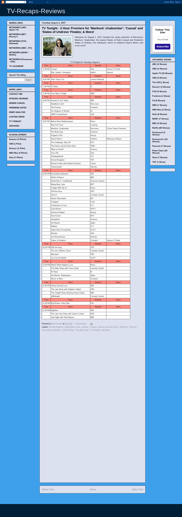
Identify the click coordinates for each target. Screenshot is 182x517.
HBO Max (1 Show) (161, 109)
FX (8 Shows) (158, 100)
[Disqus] (92, 371)
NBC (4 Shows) (159, 123)
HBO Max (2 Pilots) (18, 153)
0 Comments (80, 323)
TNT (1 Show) (158, 162)
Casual (85, 327)
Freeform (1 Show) (161, 96)
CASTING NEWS (16, 117)
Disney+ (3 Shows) (161, 87)
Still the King (68, 330)
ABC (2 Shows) (159, 64)
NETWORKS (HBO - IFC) (20, 48)
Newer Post (48, 489)
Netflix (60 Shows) (161, 128)
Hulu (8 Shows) (159, 114)
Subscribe (163, 46)
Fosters (93, 327)
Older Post (137, 489)
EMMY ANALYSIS (17, 112)
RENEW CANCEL (17, 103)
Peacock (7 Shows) (161, 146)
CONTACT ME (15, 94)
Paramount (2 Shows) (158, 133)
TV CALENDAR (16, 66)
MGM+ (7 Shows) (160, 119)
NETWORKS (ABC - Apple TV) (18, 28)
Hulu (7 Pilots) (16, 157)
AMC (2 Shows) (159, 69)
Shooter (133, 327)
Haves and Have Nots (109, 327)
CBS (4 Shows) (159, 78)
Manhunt (124, 327)
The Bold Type (82, 330)
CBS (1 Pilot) (15, 144)
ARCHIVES (14, 126)
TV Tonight (95, 330)
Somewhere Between (52, 330)
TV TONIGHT (15, 121)
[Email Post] (90, 323)
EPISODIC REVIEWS (18, 98)
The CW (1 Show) (160, 82)
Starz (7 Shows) (159, 157)
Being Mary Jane (73, 327)
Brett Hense (57, 323)
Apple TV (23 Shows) (162, 73)
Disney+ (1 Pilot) (17, 148)
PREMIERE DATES (17, 107)
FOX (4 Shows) (159, 91)
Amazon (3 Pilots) (17, 139)
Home (93, 489)
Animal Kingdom (56, 327)
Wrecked (106, 330)
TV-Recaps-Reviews (36, 11)
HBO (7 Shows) (159, 105)
